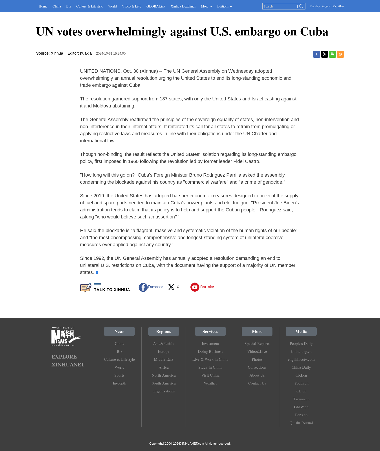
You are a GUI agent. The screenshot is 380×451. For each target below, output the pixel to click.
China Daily (301, 367)
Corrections (257, 367)
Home (43, 6)
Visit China (210, 375)
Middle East (163, 359)
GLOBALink (155, 6)
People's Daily (301, 343)
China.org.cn (301, 351)
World (112, 6)
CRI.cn (301, 375)
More (204, 6)
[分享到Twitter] (324, 54)
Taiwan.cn (301, 398)
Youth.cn (301, 383)
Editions (223, 6)
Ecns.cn (301, 414)
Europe (163, 351)
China (57, 6)
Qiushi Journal (301, 422)
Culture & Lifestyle (89, 6)
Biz (68, 6)
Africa (164, 367)
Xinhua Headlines (183, 6)
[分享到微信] (332, 54)
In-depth (119, 383)
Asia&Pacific (163, 343)
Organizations (164, 391)
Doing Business (210, 351)
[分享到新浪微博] (340, 54)
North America (164, 375)
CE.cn (301, 391)
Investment (210, 343)
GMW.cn (301, 406)
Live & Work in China (210, 359)
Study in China (210, 367)
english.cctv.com (301, 359)
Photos (257, 359)
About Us (257, 375)
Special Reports (257, 343)
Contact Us (257, 383)
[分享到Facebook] (316, 54)
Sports (119, 375)
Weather (210, 383)
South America (164, 383)
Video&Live (257, 351)
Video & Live (131, 6)
